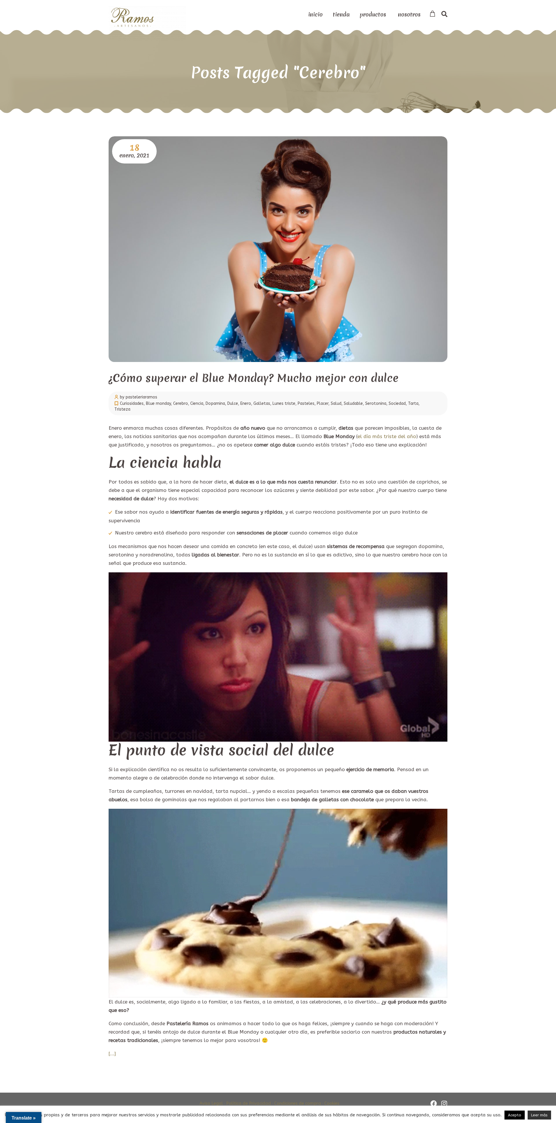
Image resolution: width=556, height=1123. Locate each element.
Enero (245, 403)
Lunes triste (283, 403)
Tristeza (122, 409)
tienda (341, 14)
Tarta (413, 403)
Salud (336, 403)
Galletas (261, 403)
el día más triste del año (387, 436)
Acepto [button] (514, 1115)
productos (373, 14)
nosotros (409, 14)
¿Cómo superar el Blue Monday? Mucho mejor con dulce (253, 377)
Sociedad (397, 403)
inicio (315, 14)
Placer (322, 403)
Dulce (232, 403)
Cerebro (180, 403)
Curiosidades (132, 403)
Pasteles (306, 403)
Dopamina (215, 403)
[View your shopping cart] (432, 14)
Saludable (353, 403)
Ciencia (196, 403)
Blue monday (158, 403)
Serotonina (375, 403)
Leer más (539, 1115)
